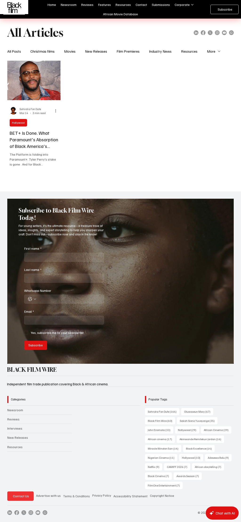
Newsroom (15, 410)
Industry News (160, 51)
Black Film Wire (161, 421)
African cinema (161, 439)
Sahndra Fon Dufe (163, 411)
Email (29, 311)
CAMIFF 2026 (178, 467)
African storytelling (209, 467)
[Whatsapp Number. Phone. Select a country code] (32, 299)
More (211, 51)
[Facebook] (203, 32)
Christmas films (42, 51)
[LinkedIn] (196, 32)
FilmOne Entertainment (165, 485)
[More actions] (57, 111)
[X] (210, 32)
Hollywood (18, 122)
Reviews (13, 419)
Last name (32, 270)
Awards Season (189, 476)
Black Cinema (160, 476)
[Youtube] (224, 32)
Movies (70, 51)
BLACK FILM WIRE (32, 369)
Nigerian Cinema (162, 457)
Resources (189, 51)
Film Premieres (128, 51)
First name (32, 248)
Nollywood (188, 430)
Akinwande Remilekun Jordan (202, 439)
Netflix (155, 467)
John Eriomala (160, 430)
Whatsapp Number (37, 291)
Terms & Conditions (76, 496)
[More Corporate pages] (192, 5)
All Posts (14, 51)
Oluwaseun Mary (198, 411)
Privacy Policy (101, 495)
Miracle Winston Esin (164, 448)
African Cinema (217, 430)
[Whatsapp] (231, 32)
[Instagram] (217, 32)
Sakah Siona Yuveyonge (198, 421)
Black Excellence (200, 448)
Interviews (14, 428)
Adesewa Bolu (220, 457)
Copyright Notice (162, 496)
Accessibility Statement (130, 496)
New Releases (96, 51)
